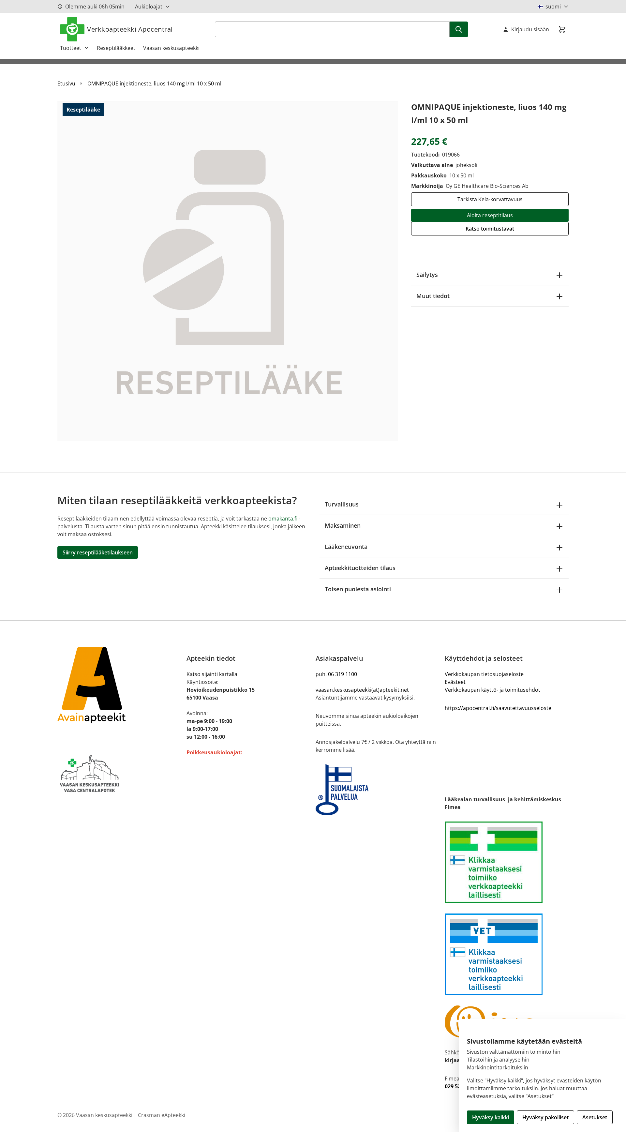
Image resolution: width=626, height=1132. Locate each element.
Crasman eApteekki (161, 1115)
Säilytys (427, 275)
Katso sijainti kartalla (211, 674)
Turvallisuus (342, 504)
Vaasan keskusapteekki (171, 48)
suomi (553, 6)
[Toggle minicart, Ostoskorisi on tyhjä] (562, 29)
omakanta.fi (282, 518)
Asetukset (594, 1117)
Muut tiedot (433, 296)
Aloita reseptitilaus (490, 215)
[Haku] (459, 29)
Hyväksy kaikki (490, 1117)
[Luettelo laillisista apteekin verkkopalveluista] (507, 862)
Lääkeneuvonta (346, 547)
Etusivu (66, 83)
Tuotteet (70, 48)
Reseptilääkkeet (116, 48)
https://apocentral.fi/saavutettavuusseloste (498, 708)
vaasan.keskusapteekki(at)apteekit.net (362, 689)
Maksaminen (343, 525)
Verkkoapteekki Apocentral (130, 29)
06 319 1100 (342, 674)
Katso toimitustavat (490, 228)
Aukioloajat (148, 6)
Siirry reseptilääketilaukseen (98, 552)
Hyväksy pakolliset (545, 1117)
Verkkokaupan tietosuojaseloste (484, 674)
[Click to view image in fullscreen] (227, 270)
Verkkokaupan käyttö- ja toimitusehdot (492, 689)
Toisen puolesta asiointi (358, 589)
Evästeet (455, 682)
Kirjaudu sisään (530, 29)
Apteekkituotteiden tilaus (360, 568)
